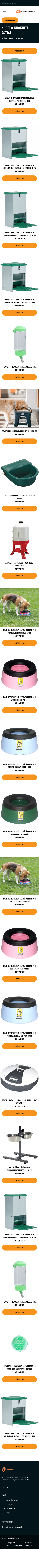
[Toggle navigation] (4, 11)
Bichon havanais (12, 1500)
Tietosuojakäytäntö (14, 1545)
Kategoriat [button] (19, 51)
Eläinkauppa (10, 20)
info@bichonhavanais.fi (9, 3)
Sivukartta (28, 1545)
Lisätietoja (19, 111)
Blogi (8, 1513)
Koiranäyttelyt (11, 1508)
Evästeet (28, 1542)
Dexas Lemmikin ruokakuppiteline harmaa (19, 431)
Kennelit (9, 1504)
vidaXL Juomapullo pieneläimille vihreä (19, 367)
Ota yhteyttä (18, 1542)
